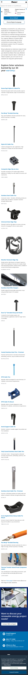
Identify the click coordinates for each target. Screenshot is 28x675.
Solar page (9, 580)
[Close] (26, 657)
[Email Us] (4, 634)
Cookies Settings (14, 668)
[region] (14, 665)
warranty (10, 70)
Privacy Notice (7, 665)
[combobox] (14, 5)
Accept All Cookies (14, 672)
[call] (4, 639)
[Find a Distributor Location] (4, 645)
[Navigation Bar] (1, 2)
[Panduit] (14, 2)
